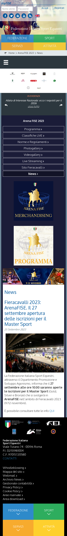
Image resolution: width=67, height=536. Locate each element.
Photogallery (32, 148)
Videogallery (32, 154)
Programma (32, 129)
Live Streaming (32, 161)
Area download (13, 499)
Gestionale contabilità (17, 483)
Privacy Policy (12, 487)
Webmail (9, 475)
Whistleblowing (13, 467)
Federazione (17, 38)
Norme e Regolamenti (32, 142)
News (32, 174)
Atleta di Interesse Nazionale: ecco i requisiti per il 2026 (34, 102)
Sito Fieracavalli (32, 167)
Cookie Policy (11, 491)
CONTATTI (10, 458)
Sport (50, 38)
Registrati (59, 8)
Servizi (17, 46)
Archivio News (12, 479)
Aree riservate (12, 495)
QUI (51, 411)
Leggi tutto (33, 106)
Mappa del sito (12, 471)
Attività (49, 46)
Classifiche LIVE (32, 135)
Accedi (45, 8)
